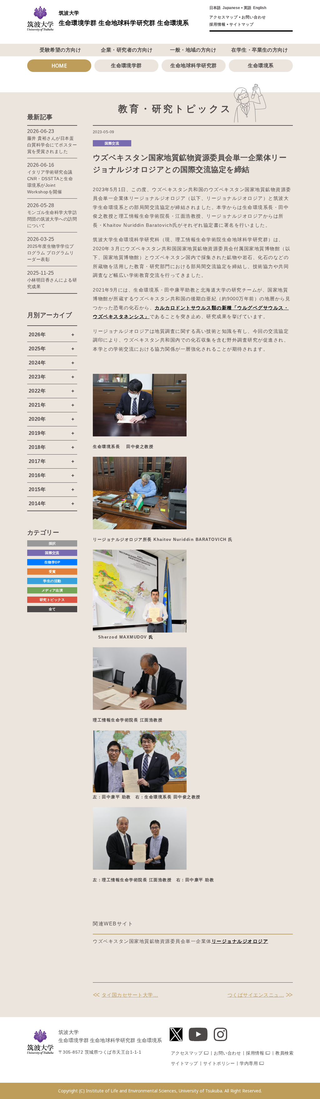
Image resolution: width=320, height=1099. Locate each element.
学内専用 (249, 1063)
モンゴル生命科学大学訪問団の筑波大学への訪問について (52, 219)
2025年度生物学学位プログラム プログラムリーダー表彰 (50, 253)
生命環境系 (260, 65)
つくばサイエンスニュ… (256, 995)
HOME (59, 65)
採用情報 (217, 24)
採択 (52, 543)
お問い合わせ (254, 17)
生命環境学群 (126, 65)
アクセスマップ (223, 17)
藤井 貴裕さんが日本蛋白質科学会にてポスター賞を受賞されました (52, 145)
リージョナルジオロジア (240, 941)
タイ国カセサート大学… (130, 995)
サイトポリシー (219, 1063)
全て (52, 609)
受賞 (52, 571)
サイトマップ (241, 24)
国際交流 (112, 143)
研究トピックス (52, 600)
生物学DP (52, 562)
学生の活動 (52, 581)
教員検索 (284, 1053)
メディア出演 (52, 590)
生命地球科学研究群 (193, 65)
